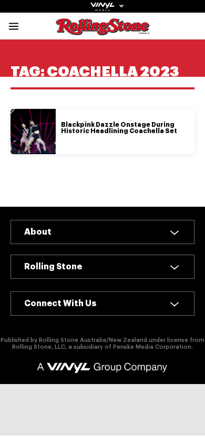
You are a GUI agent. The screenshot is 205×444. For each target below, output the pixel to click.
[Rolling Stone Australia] (102, 30)
